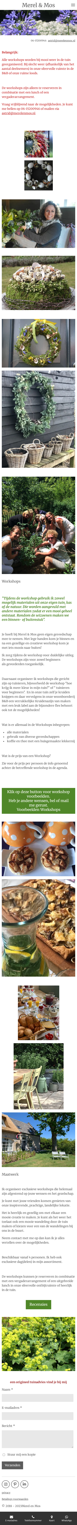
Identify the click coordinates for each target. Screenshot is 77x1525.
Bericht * (8, 1426)
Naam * (7, 1390)
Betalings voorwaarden (15, 1499)
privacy (6, 1492)
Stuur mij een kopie (21, 1454)
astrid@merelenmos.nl (61, 40)
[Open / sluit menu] (73, 5)
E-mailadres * (12, 1408)
